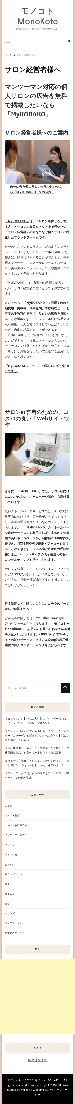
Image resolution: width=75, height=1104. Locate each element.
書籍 (7, 903)
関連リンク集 (37, 1060)
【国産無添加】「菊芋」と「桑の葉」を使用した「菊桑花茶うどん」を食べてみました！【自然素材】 (37, 750)
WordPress (40, 1090)
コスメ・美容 (12, 815)
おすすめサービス (15, 933)
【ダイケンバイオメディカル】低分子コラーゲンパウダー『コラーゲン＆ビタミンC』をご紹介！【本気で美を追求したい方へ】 (37, 736)
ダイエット (11, 893)
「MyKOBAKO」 (28, 114)
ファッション (12, 854)
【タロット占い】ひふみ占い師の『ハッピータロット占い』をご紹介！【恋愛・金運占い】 (37, 721)
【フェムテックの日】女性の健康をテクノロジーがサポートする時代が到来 (37, 775)
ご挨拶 (8, 805)
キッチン (10, 844)
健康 (7, 884)
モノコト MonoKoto (48, 1080)
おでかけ (10, 864)
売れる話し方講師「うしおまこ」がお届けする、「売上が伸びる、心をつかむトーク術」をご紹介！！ (37, 763)
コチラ (12, 371)
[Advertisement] (37, 996)
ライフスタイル (13, 923)
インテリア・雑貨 (15, 835)
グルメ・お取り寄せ (16, 825)
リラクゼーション (15, 874)
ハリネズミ (11, 913)
